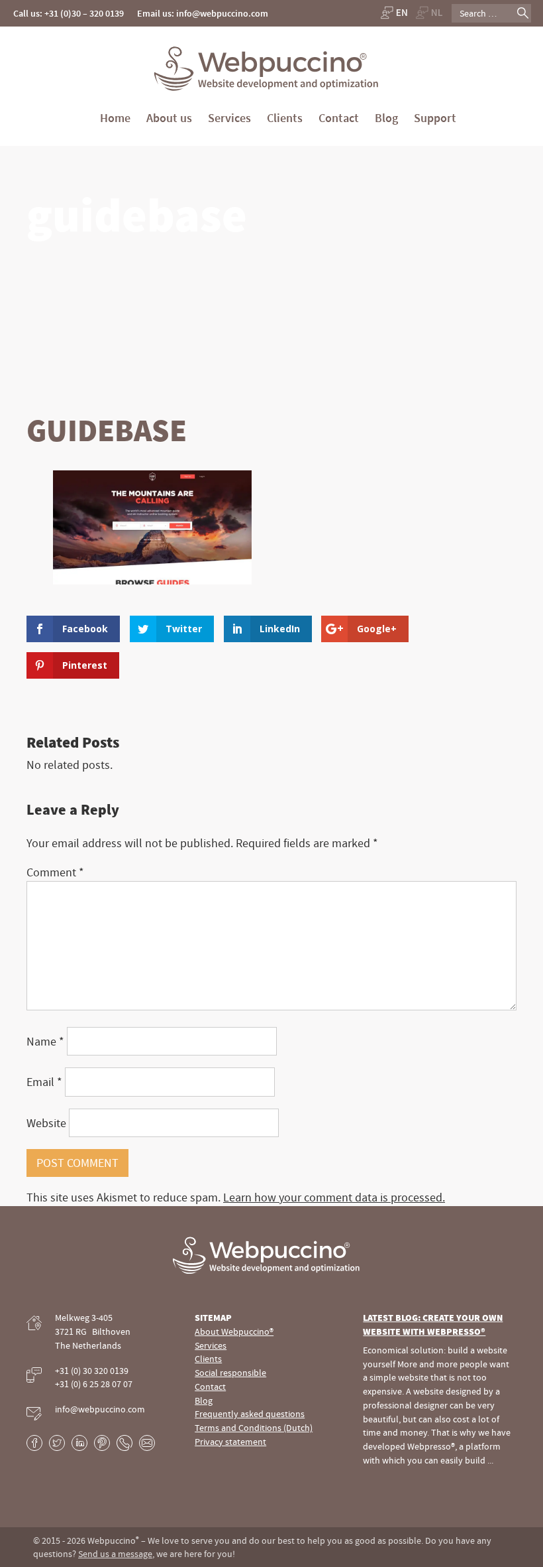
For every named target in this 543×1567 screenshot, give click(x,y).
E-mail (147, 1443)
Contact (339, 117)
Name (45, 1041)
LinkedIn (79, 1443)
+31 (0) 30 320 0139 (91, 1371)
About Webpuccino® (234, 1331)
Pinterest (102, 1443)
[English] (394, 12)
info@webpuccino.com (100, 1409)
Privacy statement (230, 1442)
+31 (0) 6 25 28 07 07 (93, 1384)
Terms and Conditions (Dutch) (254, 1428)
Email (44, 1081)
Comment (55, 872)
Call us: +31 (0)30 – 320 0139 (68, 13)
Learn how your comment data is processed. (334, 1197)
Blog (386, 117)
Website (46, 1122)
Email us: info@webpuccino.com (202, 13)
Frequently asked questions (250, 1414)
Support (435, 117)
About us (169, 117)
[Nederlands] (429, 12)
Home (115, 117)
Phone (124, 1443)
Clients (285, 117)
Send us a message (115, 1554)
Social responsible (230, 1373)
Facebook (34, 1443)
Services (229, 117)
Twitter (57, 1443)
